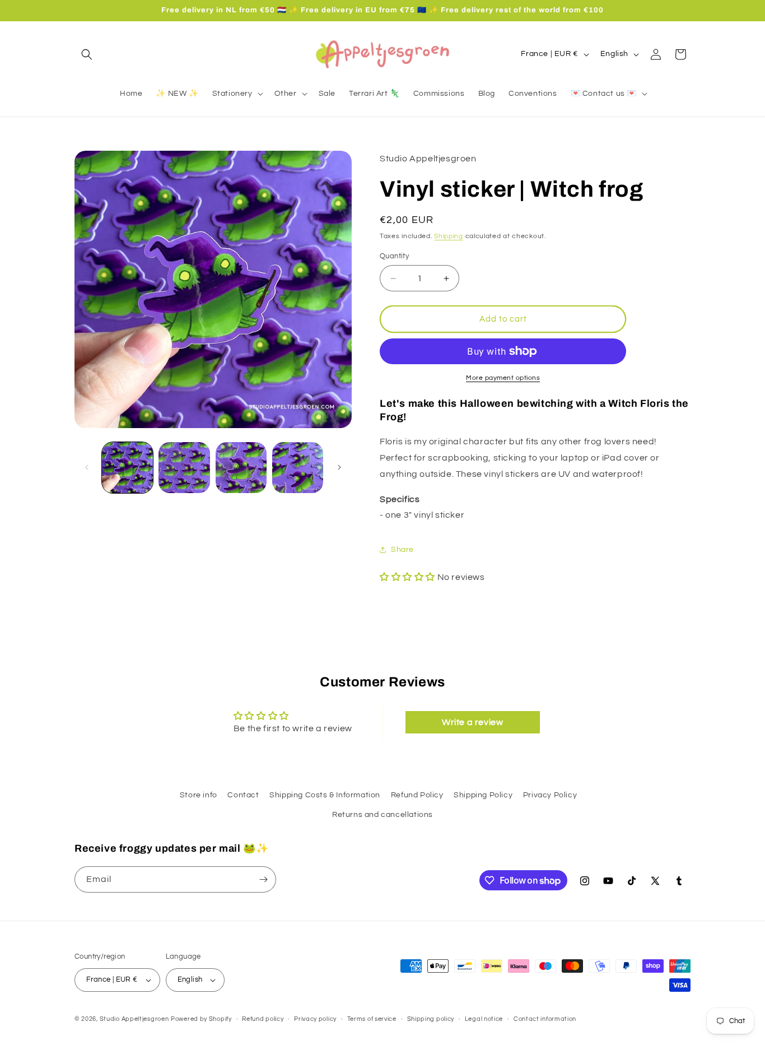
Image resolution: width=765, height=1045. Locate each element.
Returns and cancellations (382, 815)
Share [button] (402, 550)
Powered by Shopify (201, 1019)
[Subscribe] (263, 879)
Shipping (448, 236)
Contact (243, 795)
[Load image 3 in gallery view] (241, 467)
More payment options (503, 378)
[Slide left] (86, 467)
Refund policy (262, 1018)
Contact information (545, 1018)
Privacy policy (315, 1018)
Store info (198, 795)
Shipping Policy (483, 795)
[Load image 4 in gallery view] (297, 467)
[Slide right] (339, 467)
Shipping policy (431, 1018)
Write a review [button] (472, 721)
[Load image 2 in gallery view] (183, 467)
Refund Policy (417, 795)
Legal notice (484, 1018)
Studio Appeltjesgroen (134, 1019)
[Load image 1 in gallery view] (127, 467)
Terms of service (372, 1018)
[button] (86, 54)
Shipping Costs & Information (324, 795)
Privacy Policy (550, 795)
